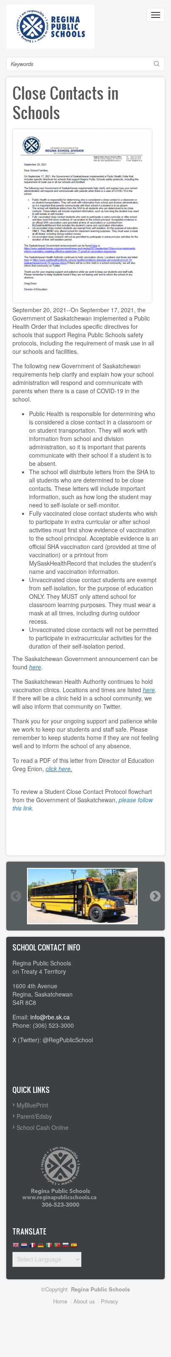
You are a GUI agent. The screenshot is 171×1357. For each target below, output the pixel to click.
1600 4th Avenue (34, 986)
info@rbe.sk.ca (50, 1017)
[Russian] (65, 1247)
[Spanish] (74, 1247)
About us (84, 1301)
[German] (40, 1247)
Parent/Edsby (34, 1116)
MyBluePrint (32, 1105)
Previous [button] (15, 896)
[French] (32, 1247)
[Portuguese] (57, 1247)
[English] (15, 1247)
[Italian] (49, 1247)
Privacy (109, 1301)
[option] (85, 896)
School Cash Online (42, 1127)
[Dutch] (24, 1247)
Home (60, 1301)
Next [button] (155, 896)
